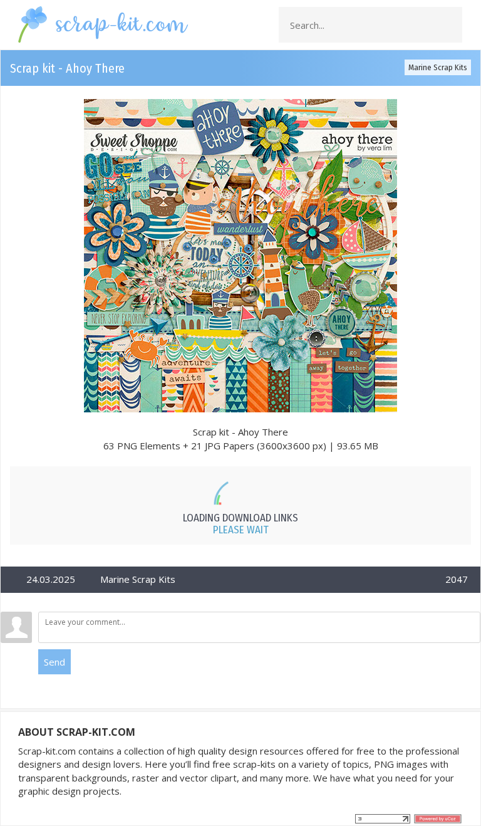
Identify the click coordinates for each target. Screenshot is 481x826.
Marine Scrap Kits (437, 67)
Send (54, 662)
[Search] (449, 25)
